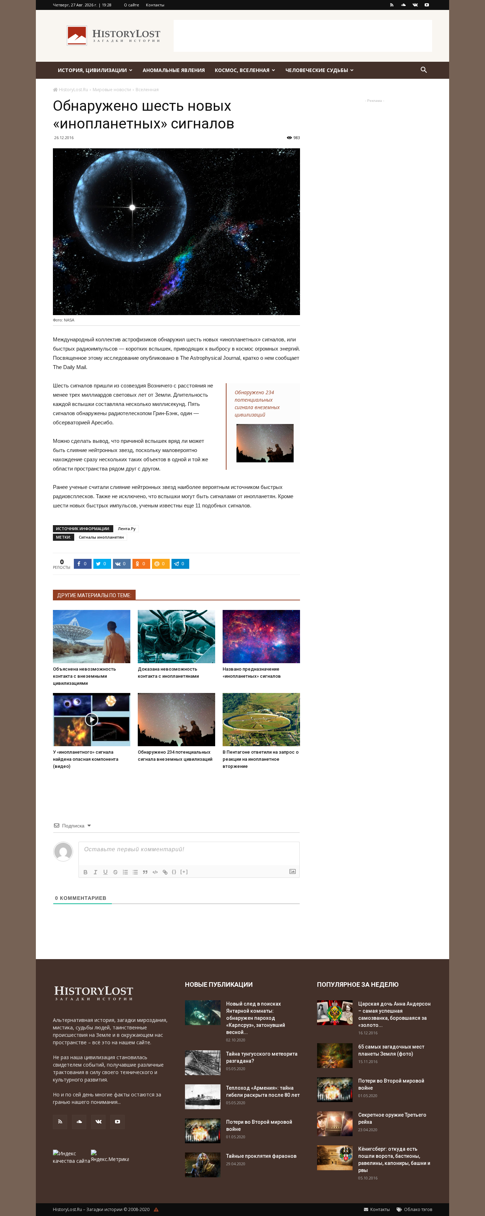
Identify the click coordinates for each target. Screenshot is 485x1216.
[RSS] (391, 5)
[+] (184, 871)
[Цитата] (145, 872)
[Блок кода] (155, 872)
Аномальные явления (174, 70)
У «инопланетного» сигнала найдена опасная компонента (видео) (85, 759)
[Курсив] (95, 872)
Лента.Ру (127, 528)
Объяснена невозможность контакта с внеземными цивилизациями (84, 676)
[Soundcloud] (403, 5)
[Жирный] (86, 872)
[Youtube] (426, 5)
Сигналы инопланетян (101, 537)
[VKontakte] (415, 5)
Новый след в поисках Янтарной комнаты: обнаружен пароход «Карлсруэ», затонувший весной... (255, 1018)
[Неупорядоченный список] (135, 872)
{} (174, 871)
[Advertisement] (303, 36)
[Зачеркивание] (115, 872)
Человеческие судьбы (316, 70)
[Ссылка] (165, 872)
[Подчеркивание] (105, 872)
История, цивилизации (92, 70)
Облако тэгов (417, 1209)
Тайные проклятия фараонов (261, 1156)
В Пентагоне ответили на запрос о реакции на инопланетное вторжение (261, 759)
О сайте (131, 4)
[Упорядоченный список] (125, 872)
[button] (423, 70)
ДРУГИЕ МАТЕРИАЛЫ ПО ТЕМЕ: (94, 595)
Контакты (155, 4)
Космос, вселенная (242, 70)
